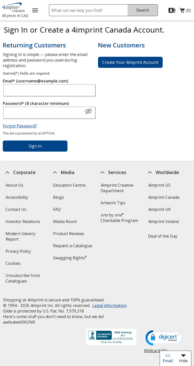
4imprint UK (159, 209)
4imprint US (159, 185)
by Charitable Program (119, 217)
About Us (14, 185)
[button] (88, 111)
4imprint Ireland (163, 221)
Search (142, 10)
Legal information (109, 305)
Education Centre (69, 185)
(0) (185, 12)
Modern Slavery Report (20, 238)
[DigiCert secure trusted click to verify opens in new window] (164, 338)
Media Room (65, 221)
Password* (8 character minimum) (36, 103)
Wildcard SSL (156, 352)
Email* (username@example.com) (35, 81)
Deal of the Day (162, 236)
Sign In (35, 146)
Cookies (13, 265)
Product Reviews (68, 233)
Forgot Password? (20, 126)
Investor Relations (23, 223)
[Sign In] (172, 10)
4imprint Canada (163, 197)
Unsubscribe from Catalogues (24, 280)
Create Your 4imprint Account (130, 62)
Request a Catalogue (72, 245)
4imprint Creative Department (117, 187)
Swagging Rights (70, 258)
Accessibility (16, 197)
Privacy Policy (18, 252)
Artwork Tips (113, 203)
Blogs (58, 197)
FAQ (57, 209)
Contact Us (15, 209)
